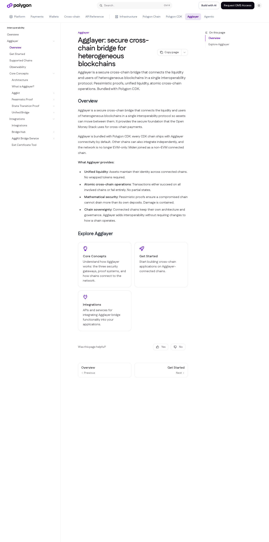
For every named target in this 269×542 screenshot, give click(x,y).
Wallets (54, 17)
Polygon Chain (151, 17)
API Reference (94, 17)
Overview (214, 38)
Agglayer (193, 17)
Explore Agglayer (219, 44)
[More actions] (184, 52)
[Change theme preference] (259, 5)
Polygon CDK (174, 17)
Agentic (209, 17)
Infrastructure (128, 17)
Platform (19, 17)
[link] (104, 264)
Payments (37, 17)
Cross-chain (72, 17)
